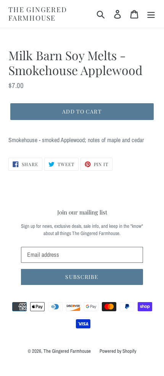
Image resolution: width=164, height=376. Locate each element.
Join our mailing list (82, 212)
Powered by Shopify (118, 351)
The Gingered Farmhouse (37, 14)
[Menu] (151, 13)
